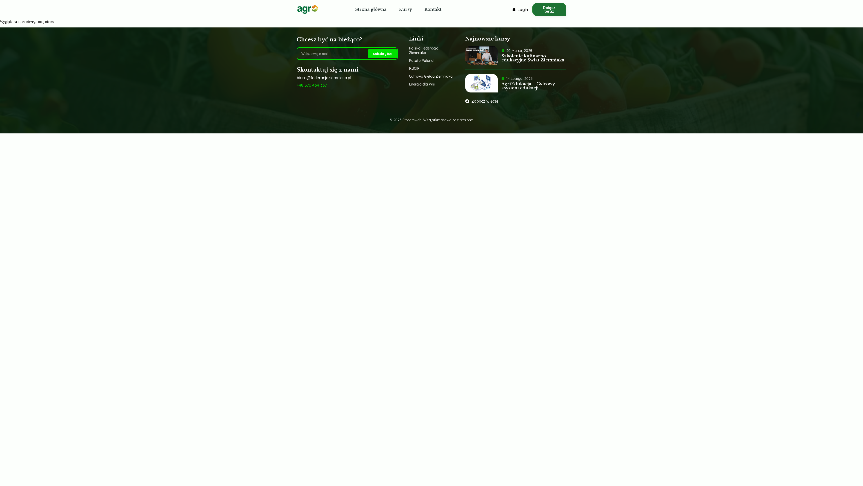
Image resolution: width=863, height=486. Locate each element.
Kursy (405, 9)
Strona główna (371, 9)
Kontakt (432, 9)
